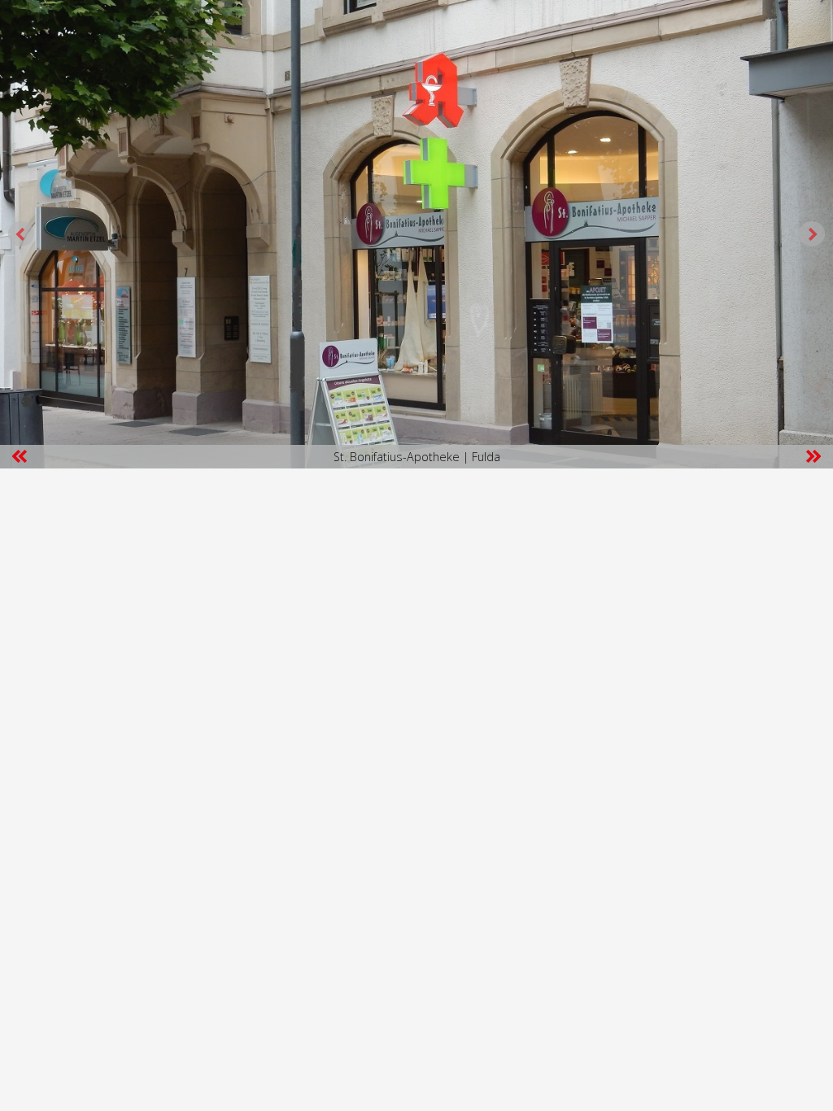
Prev (21, 234)
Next (812, 234)
